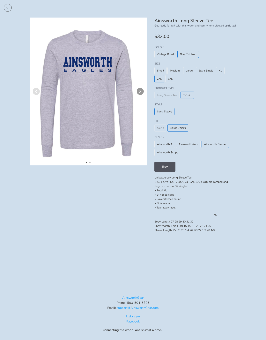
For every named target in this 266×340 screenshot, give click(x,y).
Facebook (133, 321)
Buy (165, 167)
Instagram (133, 316)
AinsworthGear (133, 298)
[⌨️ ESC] (8, 8)
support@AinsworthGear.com (138, 308)
